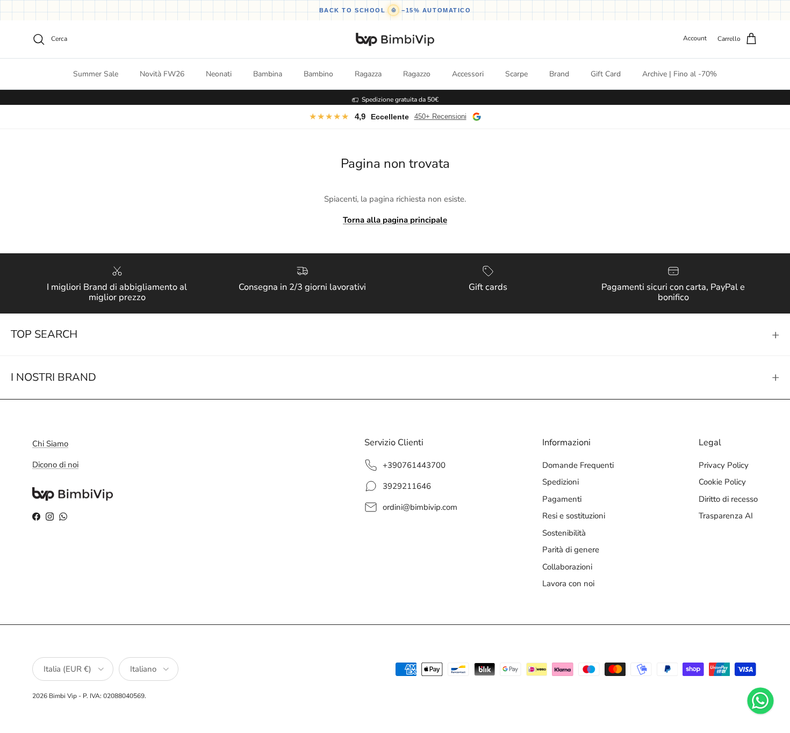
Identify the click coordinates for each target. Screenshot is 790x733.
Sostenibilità (564, 533)
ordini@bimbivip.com (420, 507)
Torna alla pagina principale (395, 220)
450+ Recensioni (440, 116)
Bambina (267, 74)
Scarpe (516, 74)
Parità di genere (570, 549)
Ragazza (368, 74)
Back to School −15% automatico (395, 10)
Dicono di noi (55, 464)
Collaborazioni (567, 566)
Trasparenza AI (726, 515)
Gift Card (606, 74)
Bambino (318, 74)
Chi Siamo (50, 443)
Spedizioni (560, 481)
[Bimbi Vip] (395, 39)
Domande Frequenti (578, 465)
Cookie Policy (722, 481)
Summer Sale (95, 74)
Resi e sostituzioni (573, 515)
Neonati (219, 74)
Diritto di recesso (728, 499)
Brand (559, 74)
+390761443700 (414, 465)
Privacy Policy (724, 465)
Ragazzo (416, 74)
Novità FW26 (162, 74)
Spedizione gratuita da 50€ (400, 97)
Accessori (468, 74)
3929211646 (407, 486)
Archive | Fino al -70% (679, 74)
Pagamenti (561, 499)
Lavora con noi (568, 583)
